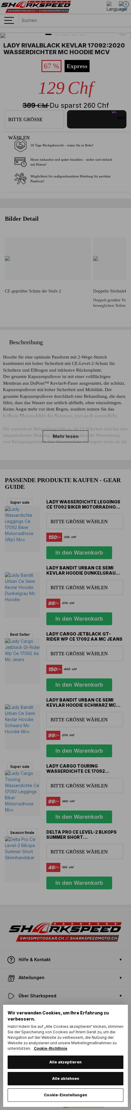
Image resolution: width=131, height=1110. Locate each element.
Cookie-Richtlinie (50, 1048)
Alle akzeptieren (65, 1062)
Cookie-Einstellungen (65, 1095)
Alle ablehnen (65, 1078)
